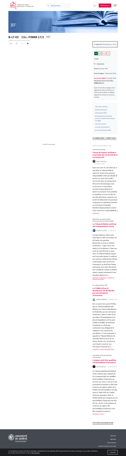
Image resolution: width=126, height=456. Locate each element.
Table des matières (101, 107)
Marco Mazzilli (101, 161)
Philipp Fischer (101, 230)
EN (104, 53)
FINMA (102, 349)
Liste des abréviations (102, 127)
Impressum (113, 435)
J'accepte (112, 452)
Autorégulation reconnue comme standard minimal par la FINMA (105, 118)
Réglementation (109, 349)
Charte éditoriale (111, 442)
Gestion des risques (98, 279)
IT (108, 53)
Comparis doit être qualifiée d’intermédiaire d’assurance (104, 361)
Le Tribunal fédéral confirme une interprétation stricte (104, 225)
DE (100, 53)
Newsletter (106, 5)
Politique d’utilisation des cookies (107, 446)
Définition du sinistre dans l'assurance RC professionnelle (103, 220)
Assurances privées (99, 149)
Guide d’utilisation (101, 110)
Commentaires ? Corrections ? (105, 138)
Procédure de (100, 285)
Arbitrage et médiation (99, 278)
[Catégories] (94, 5)
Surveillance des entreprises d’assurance (102, 356)
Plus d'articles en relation (103, 423)
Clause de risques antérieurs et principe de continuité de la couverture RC (105, 154)
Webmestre (113, 439)
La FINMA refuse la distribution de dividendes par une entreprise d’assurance (104, 291)
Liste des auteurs (100, 124)
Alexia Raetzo (101, 367)
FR (96, 53)
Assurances (100, 64)
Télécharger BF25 (101, 113)
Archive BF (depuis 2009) (103, 130)
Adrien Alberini (101, 299)
